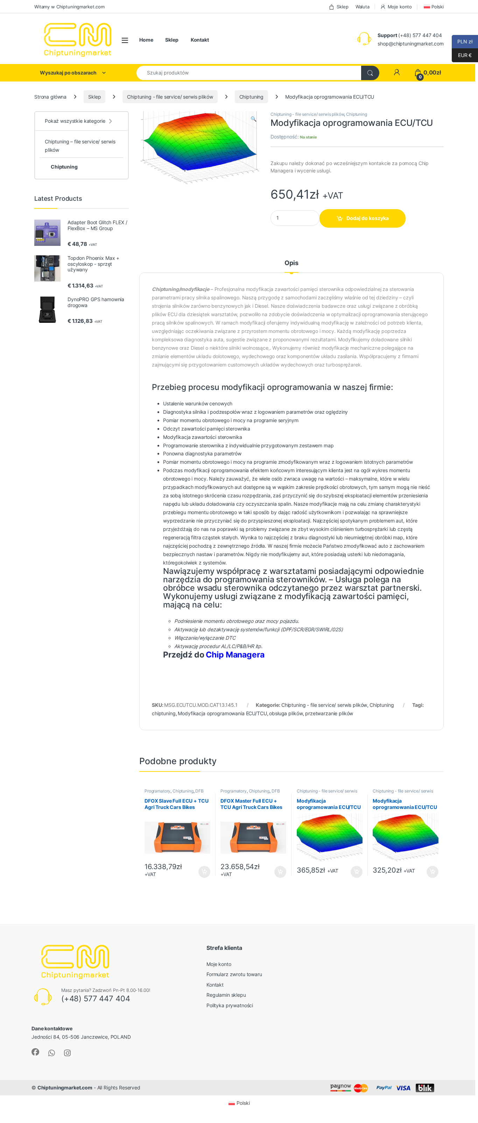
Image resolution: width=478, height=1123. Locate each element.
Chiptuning (251, 97)
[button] (253, 119)
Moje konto (400, 6)
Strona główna (50, 97)
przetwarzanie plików (329, 713)
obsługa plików (286, 713)
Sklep (342, 6)
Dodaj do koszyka (367, 218)
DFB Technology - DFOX (174, 793)
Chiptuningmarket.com (64, 1087)
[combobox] (248, 73)
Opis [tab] (291, 263)
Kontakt (200, 40)
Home (146, 40)
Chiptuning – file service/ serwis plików (80, 145)
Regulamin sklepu (226, 995)
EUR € (462, 55)
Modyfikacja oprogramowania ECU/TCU (222, 713)
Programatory (157, 791)
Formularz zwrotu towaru (234, 974)
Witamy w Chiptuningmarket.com (69, 6)
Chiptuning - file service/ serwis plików (170, 97)
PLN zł (462, 41)
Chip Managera (235, 655)
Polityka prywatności (229, 1005)
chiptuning (164, 713)
